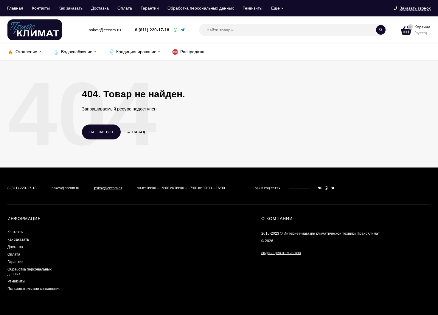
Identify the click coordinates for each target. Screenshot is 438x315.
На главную (101, 132)
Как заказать (70, 8)
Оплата (124, 8)
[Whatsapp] (176, 30)
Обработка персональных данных (200, 8)
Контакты (41, 8)
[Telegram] (183, 30)
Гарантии (150, 8)
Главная (15, 8)
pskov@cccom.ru (108, 188)
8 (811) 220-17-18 (152, 29)
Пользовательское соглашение (33, 289)
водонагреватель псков (281, 253)
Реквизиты (253, 8)
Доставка (100, 8)
